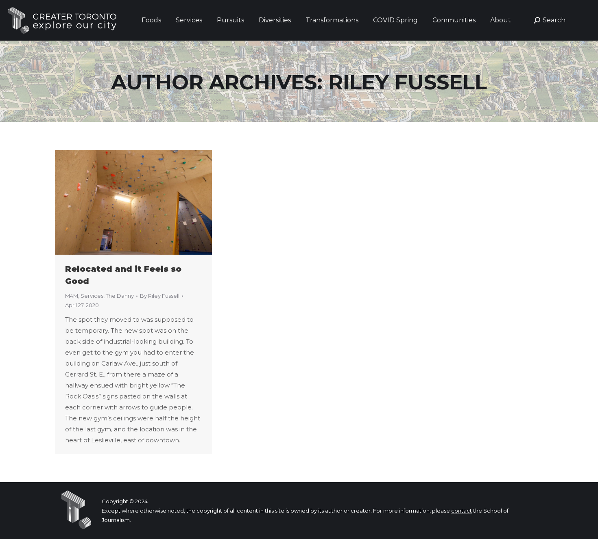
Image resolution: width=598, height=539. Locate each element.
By (159, 295)
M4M (71, 295)
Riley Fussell (407, 82)
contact (461, 510)
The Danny (120, 295)
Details (144, 203)
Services (92, 295)
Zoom (122, 203)
